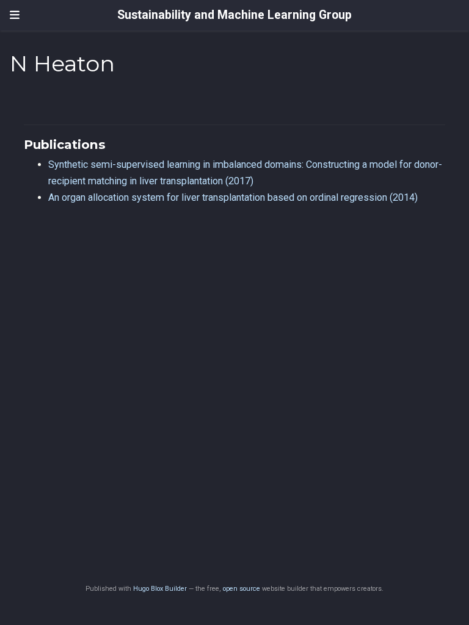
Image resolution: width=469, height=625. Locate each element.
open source (241, 589)
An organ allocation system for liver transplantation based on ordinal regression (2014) (233, 197)
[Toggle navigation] (15, 15)
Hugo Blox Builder (160, 589)
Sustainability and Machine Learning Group (234, 15)
